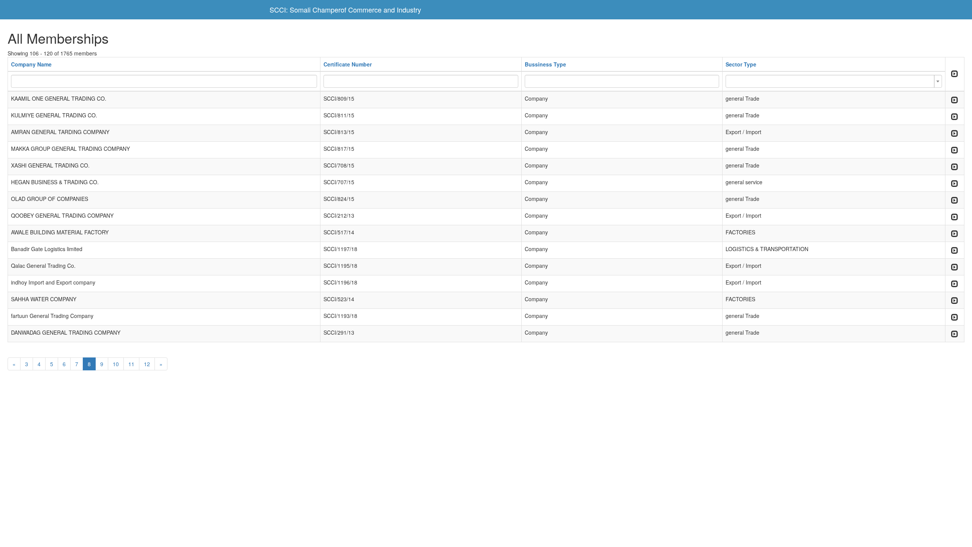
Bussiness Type (545, 64)
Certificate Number (347, 64)
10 (116, 364)
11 (131, 364)
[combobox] (834, 81)
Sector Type (741, 64)
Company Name (31, 64)
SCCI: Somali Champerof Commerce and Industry (345, 9)
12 (147, 364)
